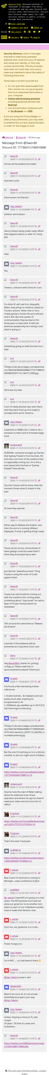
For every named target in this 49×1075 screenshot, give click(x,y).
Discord (9, 137)
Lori (12, 358)
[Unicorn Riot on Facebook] (25, 32)
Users (26, 37)
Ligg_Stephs (16, 206)
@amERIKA (13, 663)
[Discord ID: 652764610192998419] (6, 359)
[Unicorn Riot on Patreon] (39, 32)
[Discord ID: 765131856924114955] (6, 679)
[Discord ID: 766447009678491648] (6, 445)
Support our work (19, 28)
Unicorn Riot (14, 4)
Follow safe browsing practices (24, 98)
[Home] (4, 37)
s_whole (14, 870)
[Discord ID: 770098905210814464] (6, 870)
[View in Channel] (36, 159)
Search (36, 37)
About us (37, 28)
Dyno (12, 655)
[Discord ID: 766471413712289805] (6, 987)
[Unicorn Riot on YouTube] (34, 32)
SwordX (22, 137)
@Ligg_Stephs (11, 977)
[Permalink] (39, 159)
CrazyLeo (14, 813)
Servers (14, 37)
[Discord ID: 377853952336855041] (6, 850)
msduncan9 (16, 444)
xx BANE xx (15, 850)
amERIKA (14, 889)
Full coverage (17, 24)
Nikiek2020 (15, 986)
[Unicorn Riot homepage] (4, 6)
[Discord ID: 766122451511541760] (6, 890)
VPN (30, 111)
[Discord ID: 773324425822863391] (6, 207)
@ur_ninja (15, 32)
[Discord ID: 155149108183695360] (6, 656)
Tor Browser (17, 111)
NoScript (12, 104)
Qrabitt (13, 678)
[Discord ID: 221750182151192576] (6, 156)
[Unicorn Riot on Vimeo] (29, 32)
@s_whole (9, 897)
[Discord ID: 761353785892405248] (6, 814)
